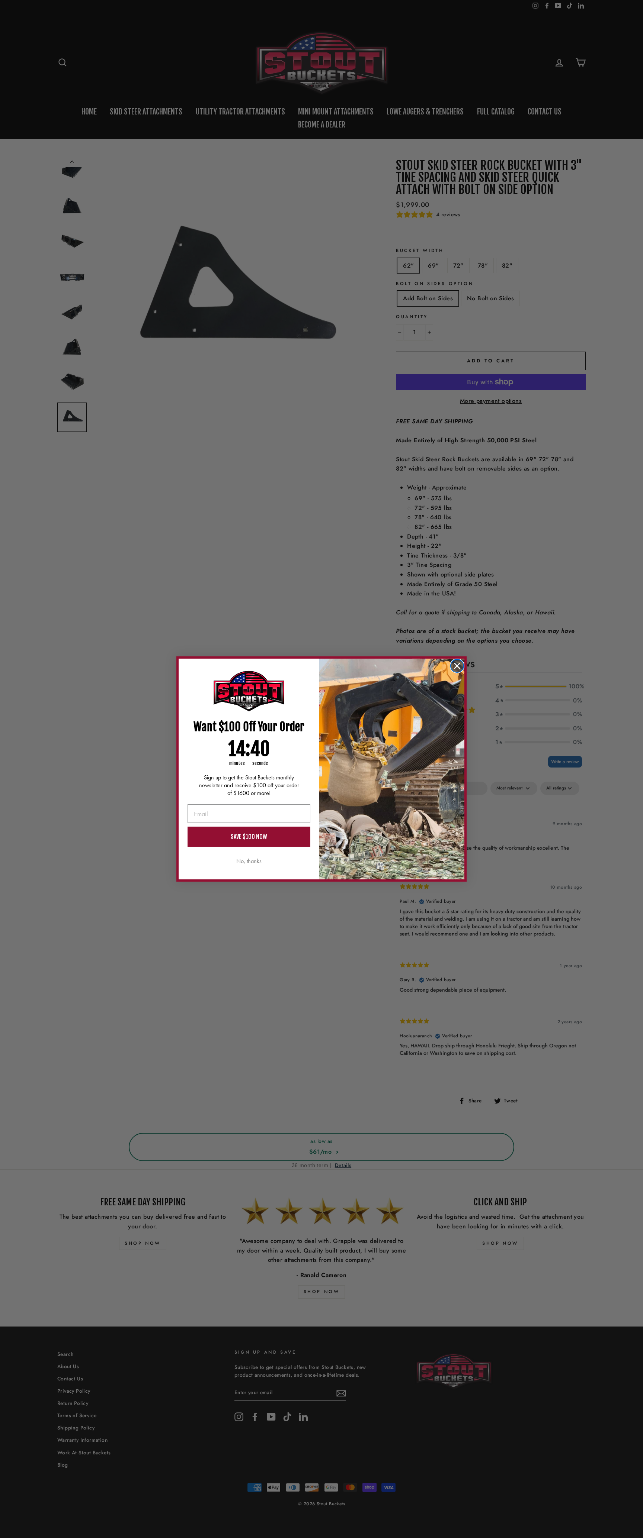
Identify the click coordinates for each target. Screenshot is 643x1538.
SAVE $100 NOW (249, 836)
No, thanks (249, 861)
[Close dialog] (457, 665)
